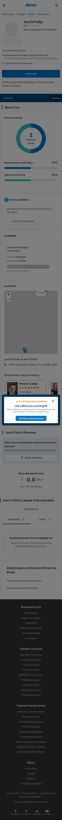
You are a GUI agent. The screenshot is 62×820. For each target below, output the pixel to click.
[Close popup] (53, 401)
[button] (31, 418)
